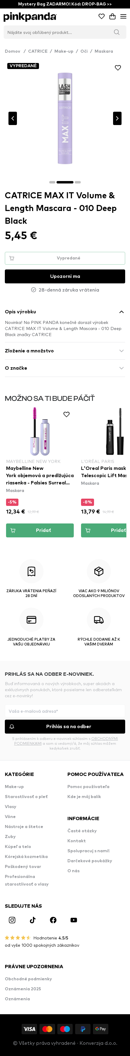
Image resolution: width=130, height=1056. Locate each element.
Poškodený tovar (23, 867)
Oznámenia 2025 (23, 989)
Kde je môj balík (84, 797)
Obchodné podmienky (28, 979)
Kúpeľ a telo (18, 847)
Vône (10, 817)
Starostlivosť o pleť (26, 797)
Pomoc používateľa (88, 787)
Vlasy (10, 807)
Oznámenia (17, 999)
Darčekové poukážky (89, 861)
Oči (84, 51)
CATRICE (37, 51)
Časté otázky (82, 831)
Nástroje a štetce (24, 827)
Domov (15, 51)
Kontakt (76, 841)
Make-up (63, 51)
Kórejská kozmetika (26, 857)
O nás (73, 871)
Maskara (104, 51)
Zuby (10, 837)
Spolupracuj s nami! (88, 851)
